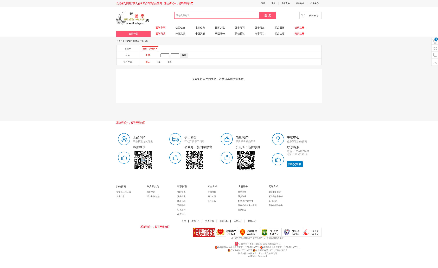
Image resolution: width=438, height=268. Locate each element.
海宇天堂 (260, 33)
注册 (273, 3)
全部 (148, 55)
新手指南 (182, 186)
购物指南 (121, 186)
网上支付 (212, 196)
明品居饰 (279, 27)
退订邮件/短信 (153, 196)
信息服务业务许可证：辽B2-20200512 (281, 247)
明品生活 (279, 33)
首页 (118, 41)
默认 (148, 62)
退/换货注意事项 (245, 201)
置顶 (434, 62)
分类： (150, 48)
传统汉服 (180, 33)
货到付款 (212, 192)
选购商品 (181, 205)
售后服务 (243, 186)
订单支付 (181, 210)
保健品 (136, 41)
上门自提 (273, 201)
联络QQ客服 (294, 164)
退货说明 (242, 196)
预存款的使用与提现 (247, 205)
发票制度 (242, 210)
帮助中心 (252, 221)
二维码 (434, 48)
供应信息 (180, 27)
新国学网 (271, 238)
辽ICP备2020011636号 (241, 250)
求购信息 (200, 27)
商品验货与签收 (276, 205)
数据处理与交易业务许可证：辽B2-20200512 (239, 247)
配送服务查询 (275, 192)
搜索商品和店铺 (123, 192)
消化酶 (144, 41)
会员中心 (314, 3)
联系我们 (209, 221)
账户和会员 (153, 186)
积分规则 (151, 192)
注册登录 (181, 201)
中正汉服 (200, 33)
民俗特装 (240, 33)
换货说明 (242, 192)
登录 (263, 3)
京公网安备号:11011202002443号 (271, 250)
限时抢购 (224, 221)
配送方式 (273, 186)
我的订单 (300, 3)
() (313, 15)
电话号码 (434, 55)
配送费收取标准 (276, 196)
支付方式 (212, 186)
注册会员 (181, 196)
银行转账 (212, 201)
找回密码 (181, 192)
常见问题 (120, 196)
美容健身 (127, 41)
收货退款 (181, 214)
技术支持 (242, 253)
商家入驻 (286, 3)
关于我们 (195, 221)
